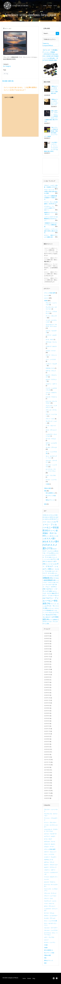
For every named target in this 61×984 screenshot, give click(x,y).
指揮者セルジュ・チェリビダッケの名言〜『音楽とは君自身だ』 (51, 265)
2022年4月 (47, 749)
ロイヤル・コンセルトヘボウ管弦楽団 (50, 617)
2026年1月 (47, 651)
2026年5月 (47, 641)
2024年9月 (47, 677)
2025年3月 (47, 664)
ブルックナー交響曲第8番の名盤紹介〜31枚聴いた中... (50, 197)
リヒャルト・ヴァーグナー (51, 927)
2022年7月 (47, 741)
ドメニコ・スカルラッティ (51, 877)
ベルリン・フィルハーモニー (51, 595)
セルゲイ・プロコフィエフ (51, 864)
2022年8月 (47, 739)
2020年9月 (47, 798)
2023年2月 (47, 723)
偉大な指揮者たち (50, 493)
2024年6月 (47, 685)
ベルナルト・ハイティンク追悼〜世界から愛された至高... (51, 230)
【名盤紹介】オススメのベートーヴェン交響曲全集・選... (51, 224)
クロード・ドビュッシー (50, 852)
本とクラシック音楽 (51, 495)
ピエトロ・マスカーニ (51, 397)
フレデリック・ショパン (50, 901)
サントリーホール (51, 564)
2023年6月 (47, 713)
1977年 (51, 515)
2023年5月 (47, 715)
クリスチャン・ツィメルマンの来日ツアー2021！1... (49, 208)
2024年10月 (47, 674)
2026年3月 (47, 646)
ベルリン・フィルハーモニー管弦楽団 (51, 601)
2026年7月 (47, 636)
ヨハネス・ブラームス (51, 447)
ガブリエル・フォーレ (51, 342)
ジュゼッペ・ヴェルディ (50, 857)
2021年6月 (47, 775)
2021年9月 (47, 767)
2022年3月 (47, 752)
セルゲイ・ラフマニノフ (50, 867)
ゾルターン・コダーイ (51, 384)
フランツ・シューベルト (50, 896)
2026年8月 (47, 633)
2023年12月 (47, 698)
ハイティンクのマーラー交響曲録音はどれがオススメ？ (51, 218)
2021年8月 (47, 770)
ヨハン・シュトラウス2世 (50, 920)
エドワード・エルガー (51, 335)
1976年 (45, 515)
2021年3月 (47, 783)
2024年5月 (47, 687)
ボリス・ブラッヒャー (51, 430)
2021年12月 (47, 759)
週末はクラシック (50, 500)
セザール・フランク (51, 370)
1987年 (52, 517)
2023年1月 (47, 726)
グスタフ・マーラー (51, 350)
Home (44, 5)
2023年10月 (47, 703)
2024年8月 (47, 679)
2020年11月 (47, 793)
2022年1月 (47, 757)
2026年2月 (47, 649)
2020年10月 (47, 795)
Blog (55, 5)
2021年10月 (47, 764)
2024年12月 (47, 669)
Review (50, 5)
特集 (45, 491)
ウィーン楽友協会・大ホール (50, 533)
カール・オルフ (50, 339)
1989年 (46, 519)
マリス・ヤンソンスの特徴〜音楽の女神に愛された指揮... (51, 191)
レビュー (46, 298)
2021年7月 (47, 772)
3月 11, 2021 (8, 28)
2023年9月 (47, 705)
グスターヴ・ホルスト (51, 346)
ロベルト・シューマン (51, 479)
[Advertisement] (51, 166)
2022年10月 (47, 734)
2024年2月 (47, 695)
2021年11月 (47, 762)
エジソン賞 (49, 536)
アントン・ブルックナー (50, 822)
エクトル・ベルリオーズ (50, 833)
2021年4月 (47, 780)
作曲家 (45, 300)
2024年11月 (47, 672)
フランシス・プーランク (50, 893)
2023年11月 (47, 700)
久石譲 (47, 484)
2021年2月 (47, 785)
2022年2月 (47, 754)
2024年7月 (47, 682)
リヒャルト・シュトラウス (51, 930)
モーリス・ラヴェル (51, 438)
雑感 (45, 504)
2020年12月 (47, 790)
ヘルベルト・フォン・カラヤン (50, 586)
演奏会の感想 (47, 488)
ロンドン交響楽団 (54, 619)
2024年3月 (47, 692)
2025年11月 (47, 656)
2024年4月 (47, 690)
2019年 (53, 519)
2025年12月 (47, 654)
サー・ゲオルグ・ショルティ (51, 566)
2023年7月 (47, 710)
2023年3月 (47, 721)
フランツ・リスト (50, 418)
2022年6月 (47, 744)
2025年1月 (47, 667)
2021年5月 (47, 777)
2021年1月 (47, 788)
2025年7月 (47, 659)
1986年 (47, 517)
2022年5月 (47, 746)
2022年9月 (47, 736)
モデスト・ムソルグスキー (51, 915)
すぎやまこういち (50, 368)
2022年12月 (47, 728)
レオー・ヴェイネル (51, 475)
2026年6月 (47, 638)
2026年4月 (47, 643)
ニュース (46, 295)
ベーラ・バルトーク (51, 425)
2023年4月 (47, 718)
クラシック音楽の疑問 (49, 293)
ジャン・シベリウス (51, 359)
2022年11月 (47, 731)
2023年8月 (47, 708)
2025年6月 (47, 661)
